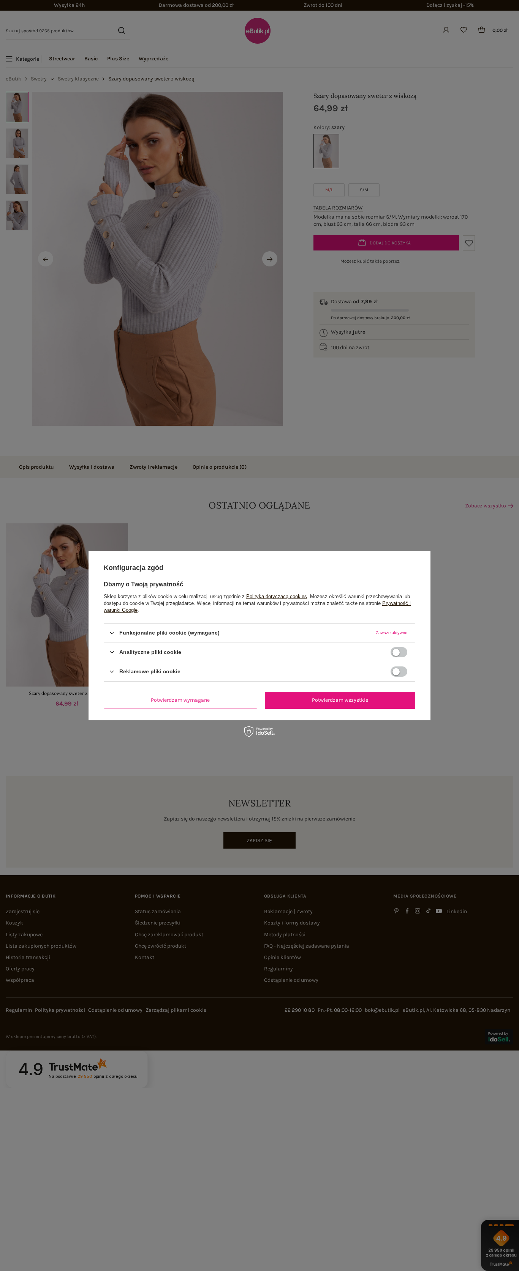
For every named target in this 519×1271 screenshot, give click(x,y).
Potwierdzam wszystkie (340, 700)
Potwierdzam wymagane (180, 700)
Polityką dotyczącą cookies (276, 596)
